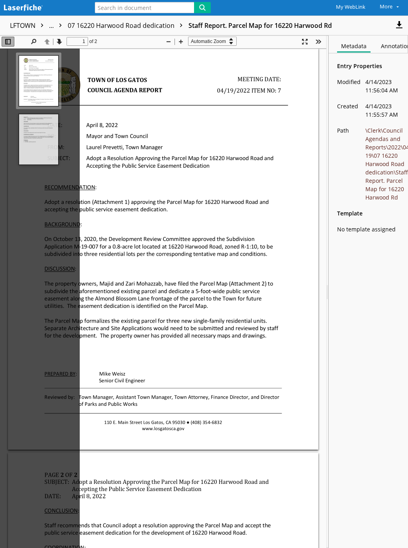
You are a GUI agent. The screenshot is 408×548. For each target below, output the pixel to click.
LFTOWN (32, 25)
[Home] (42, 8)
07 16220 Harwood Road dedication (122, 25)
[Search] (202, 7)
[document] (368, 291)
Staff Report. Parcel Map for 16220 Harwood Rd (260, 25)
